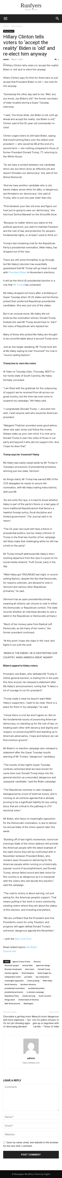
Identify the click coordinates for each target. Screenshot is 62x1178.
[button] (5, 18)
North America (11, 984)
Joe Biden (31, 947)
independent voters (13, 977)
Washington (28, 1003)
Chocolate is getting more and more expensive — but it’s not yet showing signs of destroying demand (17, 1021)
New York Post (23, 938)
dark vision (29, 969)
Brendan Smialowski (13, 969)
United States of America (28, 999)
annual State (27, 965)
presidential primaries (14, 992)
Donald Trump (44, 969)
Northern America (28, 984)
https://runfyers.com (31, 1063)
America (37, 961)
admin (6, 59)
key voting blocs (42, 977)
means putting (33, 980)
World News (17, 26)
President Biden (17, 272)
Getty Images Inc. (45, 973)
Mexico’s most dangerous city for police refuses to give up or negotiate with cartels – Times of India (45, 1021)
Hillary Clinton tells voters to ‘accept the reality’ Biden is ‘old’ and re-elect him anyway (29, 45)
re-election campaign (35, 992)
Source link (9, 951)
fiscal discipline (28, 973)
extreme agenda (11, 973)
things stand (10, 999)
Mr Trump (19, 284)
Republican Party (12, 996)
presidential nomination (15, 988)
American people (12, 965)
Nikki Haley (47, 980)
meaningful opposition (14, 980)
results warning (28, 996)
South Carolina (45, 996)
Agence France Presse (21, 961)
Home (6, 26)
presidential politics (36, 988)
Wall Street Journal (12, 1003)
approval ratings (43, 965)
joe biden (28, 977)
